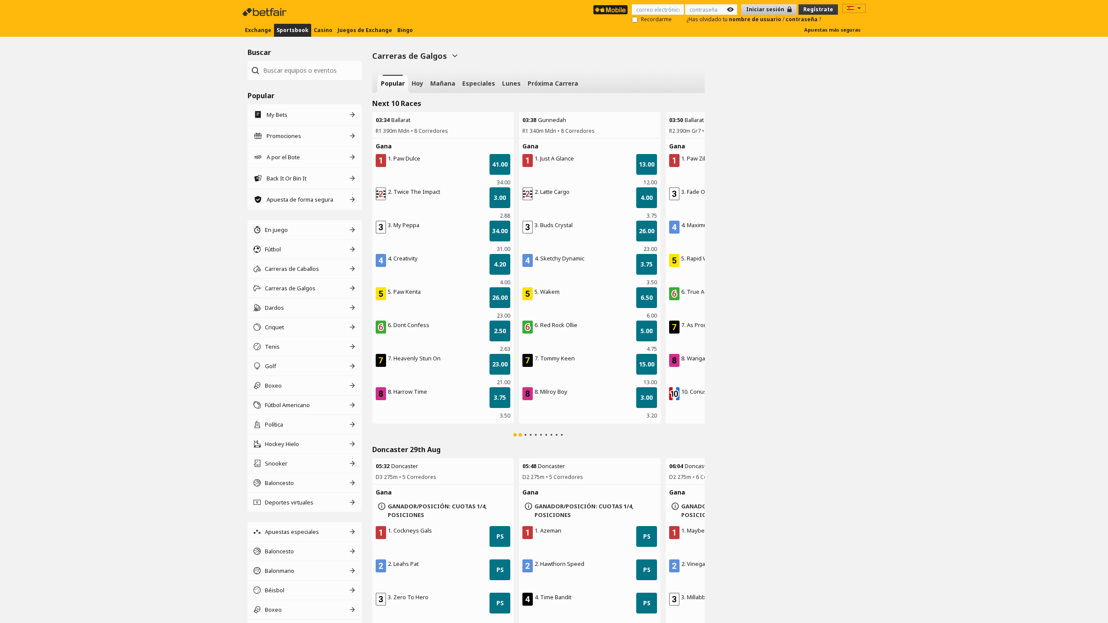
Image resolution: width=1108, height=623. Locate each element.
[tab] (392, 84)
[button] (443, 146)
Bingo (405, 30)
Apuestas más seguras (832, 29)
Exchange (258, 30)
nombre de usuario (756, 19)
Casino (323, 30)
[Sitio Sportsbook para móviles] (610, 9)
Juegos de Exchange (365, 30)
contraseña (802, 19)
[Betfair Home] (265, 12)
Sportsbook (293, 30)
